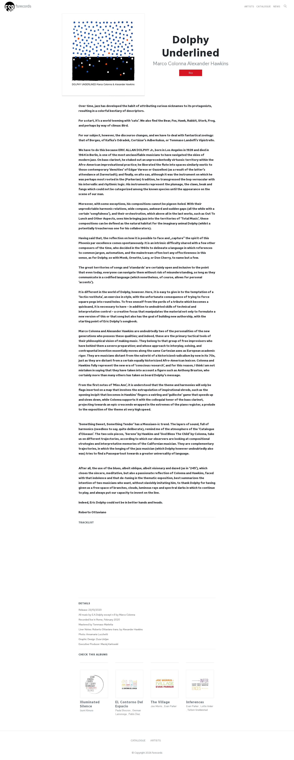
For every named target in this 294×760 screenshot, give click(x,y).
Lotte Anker (206, 706)
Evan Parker (170, 706)
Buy (191, 72)
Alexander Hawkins (207, 63)
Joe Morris (156, 706)
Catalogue (263, 6)
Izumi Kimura (86, 710)
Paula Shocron (122, 710)
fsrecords (23, 6)
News (276, 6)
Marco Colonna (169, 63)
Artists (249, 6)
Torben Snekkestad (197, 710)
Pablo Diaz (134, 714)
